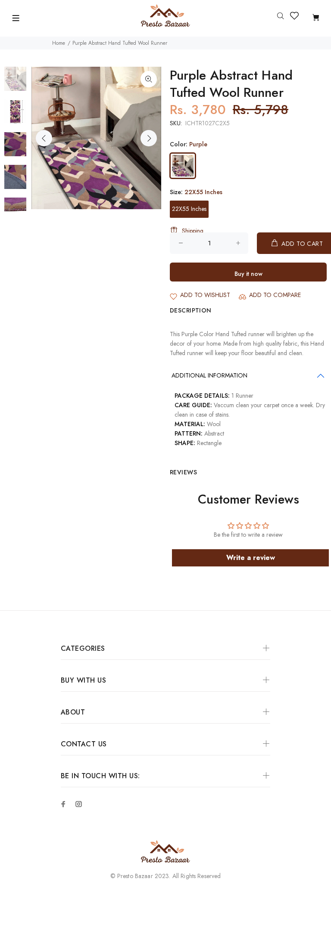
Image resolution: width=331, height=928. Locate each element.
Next (149, 138)
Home (58, 43)
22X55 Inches (189, 208)
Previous (44, 138)
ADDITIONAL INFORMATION (209, 375)
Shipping (192, 230)
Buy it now (248, 273)
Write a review (250, 558)
